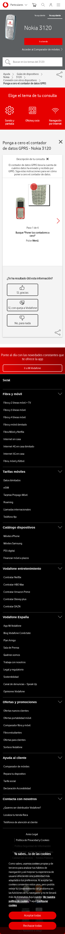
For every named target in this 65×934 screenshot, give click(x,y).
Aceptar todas (32, 915)
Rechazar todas (32, 925)
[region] (32, 888)
